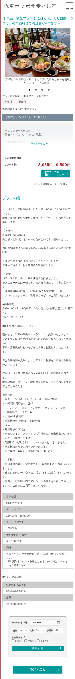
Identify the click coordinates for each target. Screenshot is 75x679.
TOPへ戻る (37, 669)
